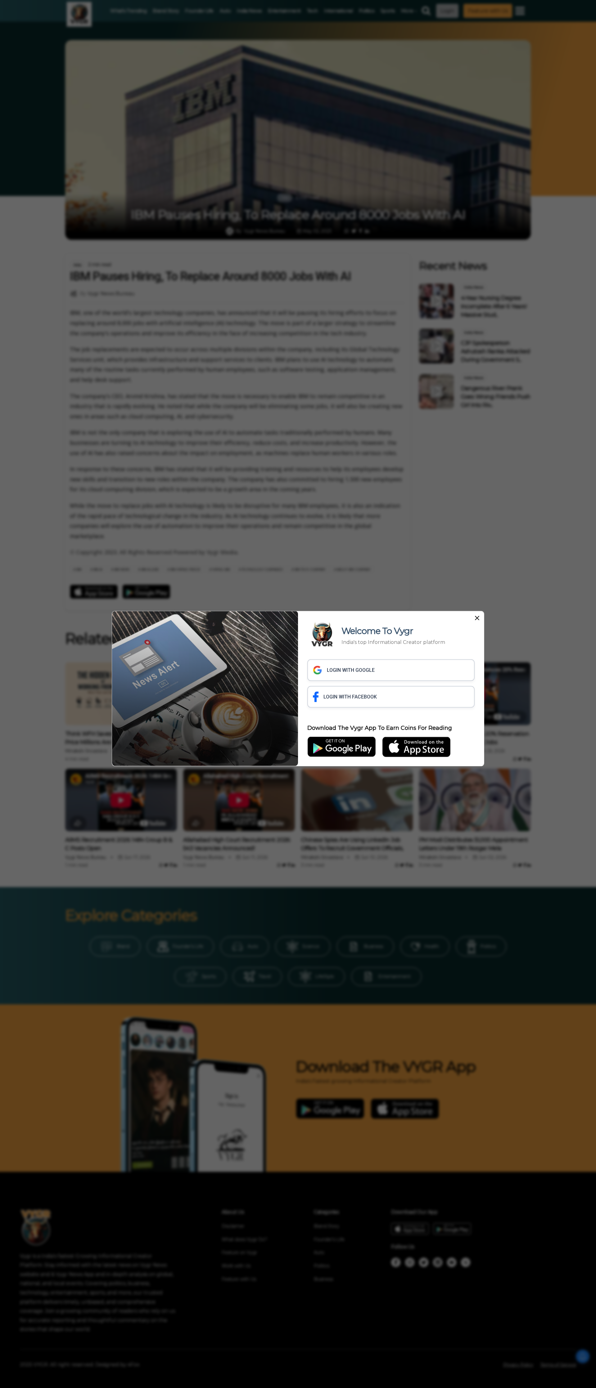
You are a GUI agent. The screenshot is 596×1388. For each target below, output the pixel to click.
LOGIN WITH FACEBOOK (350, 696)
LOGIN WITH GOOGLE (351, 670)
